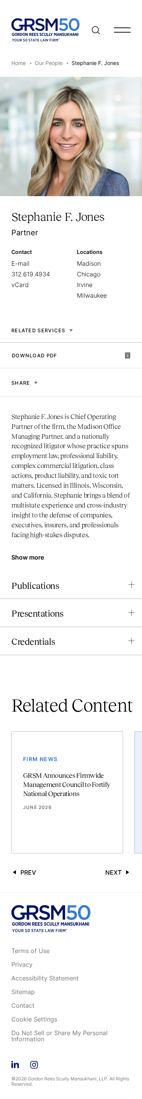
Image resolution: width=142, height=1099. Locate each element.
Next (113, 872)
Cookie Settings (34, 1019)
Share (20, 383)
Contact (22, 1005)
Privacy (22, 964)
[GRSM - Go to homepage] (45, 29)
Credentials (33, 641)
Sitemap (23, 992)
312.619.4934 (30, 274)
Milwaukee (92, 295)
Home (18, 63)
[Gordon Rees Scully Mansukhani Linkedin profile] (15, 1063)
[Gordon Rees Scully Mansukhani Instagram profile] (34, 1063)
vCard (20, 285)
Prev (28, 872)
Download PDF (35, 355)
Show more (27, 557)
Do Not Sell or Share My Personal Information (59, 1036)
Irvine (84, 285)
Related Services (38, 330)
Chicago (88, 274)
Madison (89, 263)
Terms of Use (30, 951)
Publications (35, 585)
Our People (48, 63)
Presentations (37, 613)
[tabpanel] (71, 479)
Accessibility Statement (45, 978)
